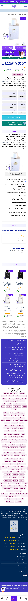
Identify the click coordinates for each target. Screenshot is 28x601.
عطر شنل (25, 406)
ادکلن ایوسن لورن (6, 488)
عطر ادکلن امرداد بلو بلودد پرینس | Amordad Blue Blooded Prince (7, 284)
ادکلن (3, 81)
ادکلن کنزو (7, 499)
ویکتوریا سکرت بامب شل (19, 450)
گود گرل (12, 425)
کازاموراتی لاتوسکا (14, 447)
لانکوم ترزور (7, 431)
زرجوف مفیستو (11, 444)
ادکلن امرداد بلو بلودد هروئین (11, 323)
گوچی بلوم (12, 469)
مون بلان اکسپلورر (13, 477)
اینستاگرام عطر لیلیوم (20, 568)
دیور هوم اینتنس (13, 401)
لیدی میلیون (9, 466)
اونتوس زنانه (7, 423)
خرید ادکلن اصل (22, 192)
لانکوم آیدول (14, 431)
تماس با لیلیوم (21, 565)
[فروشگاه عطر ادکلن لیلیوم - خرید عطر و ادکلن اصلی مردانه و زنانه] (14, 6)
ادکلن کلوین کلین (7, 480)
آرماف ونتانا (4, 439)
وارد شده (9, 251)
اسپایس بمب (15, 474)
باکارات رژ (23, 471)
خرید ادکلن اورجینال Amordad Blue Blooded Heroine (15, 327)
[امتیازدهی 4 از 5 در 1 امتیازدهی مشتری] (14, 67)
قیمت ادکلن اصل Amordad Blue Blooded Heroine (14, 331)
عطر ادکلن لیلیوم (22, 14)
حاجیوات (14, 461)
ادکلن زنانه (15, 480)
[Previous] (24, 28)
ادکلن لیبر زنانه (10, 491)
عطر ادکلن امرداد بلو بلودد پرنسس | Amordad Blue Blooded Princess (7, 308)
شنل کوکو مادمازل (17, 406)
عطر (7, 81)
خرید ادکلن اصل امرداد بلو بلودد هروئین (10, 326)
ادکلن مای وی (24, 496)
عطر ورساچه (5, 412)
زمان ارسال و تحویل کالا (20, 562)
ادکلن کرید (21, 423)
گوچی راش (18, 469)
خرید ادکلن (21, 480)
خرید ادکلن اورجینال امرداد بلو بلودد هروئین (14, 328)
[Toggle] (24, 344)
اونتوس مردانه (15, 423)
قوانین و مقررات (21, 559)
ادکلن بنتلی (17, 485)
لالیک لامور (4, 396)
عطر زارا (10, 450)
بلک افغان (9, 403)
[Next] (3, 28)
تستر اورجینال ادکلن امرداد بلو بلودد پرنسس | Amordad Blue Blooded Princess (20, 309)
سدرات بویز (10, 455)
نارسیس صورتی (22, 464)
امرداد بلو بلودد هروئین (21, 324)
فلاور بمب (22, 474)
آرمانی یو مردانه (4, 493)
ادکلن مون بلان (7, 474)
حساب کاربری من (21, 556)
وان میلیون (16, 466)
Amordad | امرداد (11, 14)
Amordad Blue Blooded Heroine (16, 321)
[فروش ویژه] (14, 598)
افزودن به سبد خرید (14, 117)
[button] (25, 6)
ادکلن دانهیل (11, 496)
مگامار (4, 403)
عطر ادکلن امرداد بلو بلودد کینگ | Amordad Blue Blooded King (20, 284)
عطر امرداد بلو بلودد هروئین (13, 330)
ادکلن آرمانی (11, 493)
